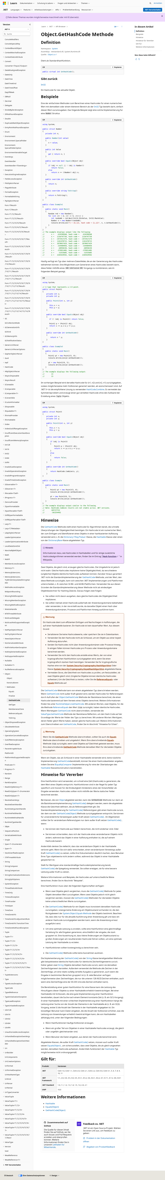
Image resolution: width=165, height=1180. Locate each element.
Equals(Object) (54, 1045)
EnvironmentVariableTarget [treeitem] (16, 152)
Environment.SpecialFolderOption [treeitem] (13, 146)
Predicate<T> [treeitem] (10, 765)
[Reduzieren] (30, 24)
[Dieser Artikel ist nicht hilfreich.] (139, 59)
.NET (51, 26)
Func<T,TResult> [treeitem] (11, 209)
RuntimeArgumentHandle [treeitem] (15, 809)
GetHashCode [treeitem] (14, 700)
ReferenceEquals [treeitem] (15, 713)
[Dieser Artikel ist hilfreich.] (136, 59)
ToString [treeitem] (12, 718)
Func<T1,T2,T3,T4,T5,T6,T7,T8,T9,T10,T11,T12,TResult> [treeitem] (17, 277)
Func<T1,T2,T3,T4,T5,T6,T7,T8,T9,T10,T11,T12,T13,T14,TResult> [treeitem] (17, 292)
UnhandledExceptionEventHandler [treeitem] (17, 1042)
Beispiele (139, 34)
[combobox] (16, 29)
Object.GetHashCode (68, 697)
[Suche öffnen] (150, 3)
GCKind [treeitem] (8, 332)
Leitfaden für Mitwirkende (54, 1146)
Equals (51, 683)
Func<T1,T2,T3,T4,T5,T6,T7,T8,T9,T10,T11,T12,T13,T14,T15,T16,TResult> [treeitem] (17, 311)
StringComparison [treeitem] (12, 870)
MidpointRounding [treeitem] (12, 591)
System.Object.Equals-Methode (77, 913)
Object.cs (51, 54)
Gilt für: (139, 44)
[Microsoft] (4, 3)
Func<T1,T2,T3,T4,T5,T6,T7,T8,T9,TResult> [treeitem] (17, 255)
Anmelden (158, 3)
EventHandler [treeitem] (10, 161)
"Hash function (109, 556)
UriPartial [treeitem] (8, 1088)
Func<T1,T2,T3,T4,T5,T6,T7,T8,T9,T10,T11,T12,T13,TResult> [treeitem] (17, 284)
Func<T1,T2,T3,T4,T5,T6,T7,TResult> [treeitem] (17, 240)
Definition (140, 31)
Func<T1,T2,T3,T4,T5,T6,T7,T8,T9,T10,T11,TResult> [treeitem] (17, 270)
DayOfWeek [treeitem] (9, 92)
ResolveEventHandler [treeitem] (13, 804)
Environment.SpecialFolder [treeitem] (16, 140)
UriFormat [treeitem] (9, 1066)
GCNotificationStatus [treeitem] (13, 340)
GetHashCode (50, 527)
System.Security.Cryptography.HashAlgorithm (89, 665)
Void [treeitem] (6, 1151)
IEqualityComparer (63, 764)
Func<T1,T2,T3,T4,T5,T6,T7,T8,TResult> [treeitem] (17, 248)
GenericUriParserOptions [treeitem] (15, 349)
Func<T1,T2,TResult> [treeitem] (13, 214)
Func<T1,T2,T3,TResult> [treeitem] (14, 218)
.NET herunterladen (153, 10)
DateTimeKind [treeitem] (10, 83)
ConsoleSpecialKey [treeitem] (12, 44)
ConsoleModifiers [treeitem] (12, 39)
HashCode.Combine (95, 389)
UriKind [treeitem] (8, 1079)
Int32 (43, 84)
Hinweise (139, 37)
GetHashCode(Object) (67, 813)
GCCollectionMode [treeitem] (12, 323)
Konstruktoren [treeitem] (12, 683)
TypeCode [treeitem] (9, 988)
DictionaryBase (55, 540)
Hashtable (101, 537)
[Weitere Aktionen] (122, 27)
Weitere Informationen (145, 47)
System (55, 48)
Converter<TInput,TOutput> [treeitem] (16, 66)
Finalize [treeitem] (12, 696)
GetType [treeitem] (12, 704)
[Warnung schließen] (162, 16)
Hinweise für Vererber (145, 40)
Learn (43, 26)
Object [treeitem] (9, 678)
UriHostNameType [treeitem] (12, 1074)
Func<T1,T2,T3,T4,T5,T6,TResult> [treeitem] (17, 233)
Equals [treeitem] (11, 691)
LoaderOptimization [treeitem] (13, 537)
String (89, 958)
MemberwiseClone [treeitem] (16, 709)
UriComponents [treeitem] (11, 1057)
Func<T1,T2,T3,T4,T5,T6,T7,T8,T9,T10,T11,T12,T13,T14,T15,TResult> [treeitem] (17, 301)
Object (62, 800)
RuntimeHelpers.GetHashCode (70, 704)
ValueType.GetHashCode (52, 714)
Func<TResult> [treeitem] (11, 205)
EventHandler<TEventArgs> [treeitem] (16, 165)
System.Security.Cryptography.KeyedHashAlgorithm (79, 669)
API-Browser (61, 26)
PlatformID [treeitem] (9, 753)
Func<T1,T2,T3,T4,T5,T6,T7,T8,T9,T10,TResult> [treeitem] (17, 262)
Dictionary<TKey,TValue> (75, 537)
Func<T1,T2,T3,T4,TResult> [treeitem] (15, 223)
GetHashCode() (79, 803)
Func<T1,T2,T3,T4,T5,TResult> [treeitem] (16, 227)
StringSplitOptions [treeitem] (12, 879)
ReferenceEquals (105, 679)
